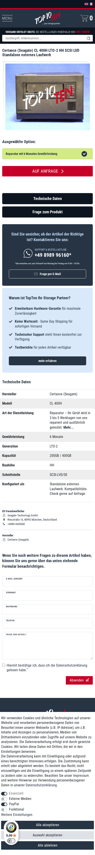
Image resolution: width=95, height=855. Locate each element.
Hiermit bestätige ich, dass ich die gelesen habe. (47, 667)
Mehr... (68, 427)
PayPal (14, 804)
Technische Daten (47, 198)
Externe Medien (20, 799)
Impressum (81, 775)
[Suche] (88, 38)
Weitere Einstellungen (16, 815)
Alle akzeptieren (47, 825)
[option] (47, 328)
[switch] (11, 840)
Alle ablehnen (47, 845)
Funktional (16, 809)
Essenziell (16, 793)
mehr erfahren (47, 361)
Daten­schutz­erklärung (41, 785)
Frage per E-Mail (50, 274)
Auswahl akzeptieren (47, 835)
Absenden (77, 680)
